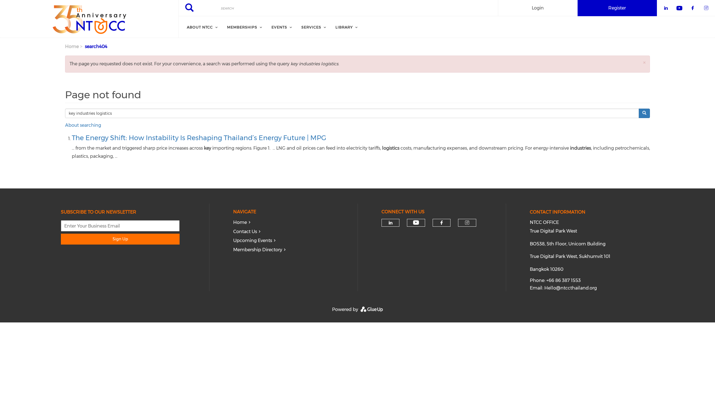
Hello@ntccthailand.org (570, 288)
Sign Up (120, 238)
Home (72, 46)
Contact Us (245, 231)
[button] (644, 62)
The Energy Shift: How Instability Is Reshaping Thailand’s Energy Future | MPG (199, 138)
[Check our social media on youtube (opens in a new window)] (416, 223)
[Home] (89, 19)
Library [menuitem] (344, 27)
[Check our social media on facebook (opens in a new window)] (441, 222)
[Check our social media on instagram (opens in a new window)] (467, 222)
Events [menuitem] (279, 27)
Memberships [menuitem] (242, 27)
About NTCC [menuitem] (200, 27)
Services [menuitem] (311, 27)
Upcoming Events (252, 240)
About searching (83, 125)
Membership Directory (257, 249)
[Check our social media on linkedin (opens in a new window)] (390, 222)
